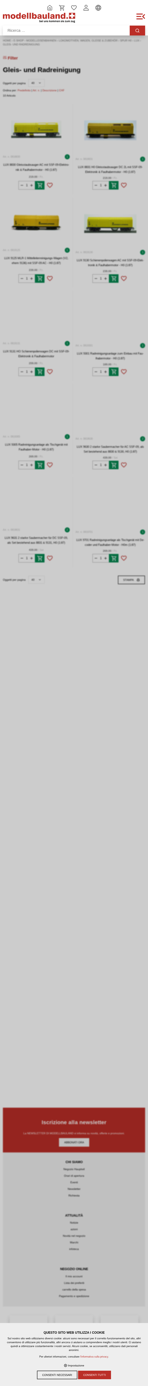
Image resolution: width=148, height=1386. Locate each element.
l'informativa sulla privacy (94, 1356)
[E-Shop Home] (39, 18)
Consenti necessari (57, 1375)
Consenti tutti (94, 1375)
